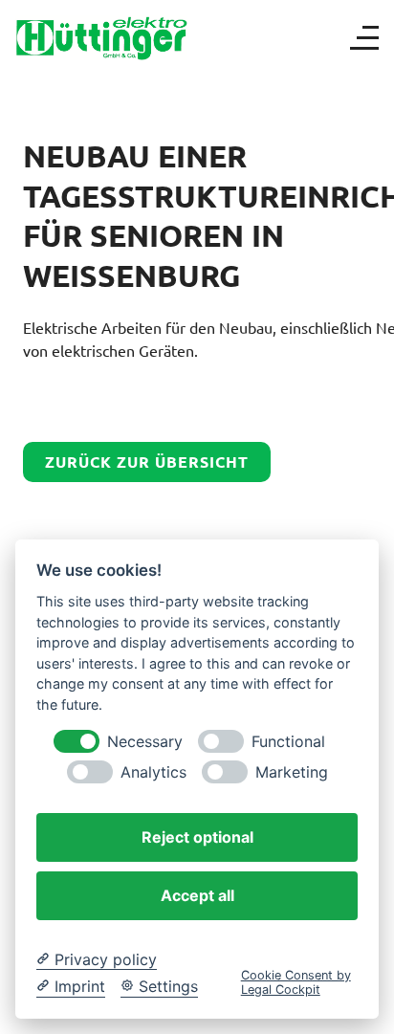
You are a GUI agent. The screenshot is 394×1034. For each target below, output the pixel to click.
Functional (288, 742)
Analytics (153, 772)
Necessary (145, 742)
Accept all (197, 895)
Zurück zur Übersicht (147, 461)
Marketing (291, 772)
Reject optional (197, 837)
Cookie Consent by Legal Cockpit (296, 982)
